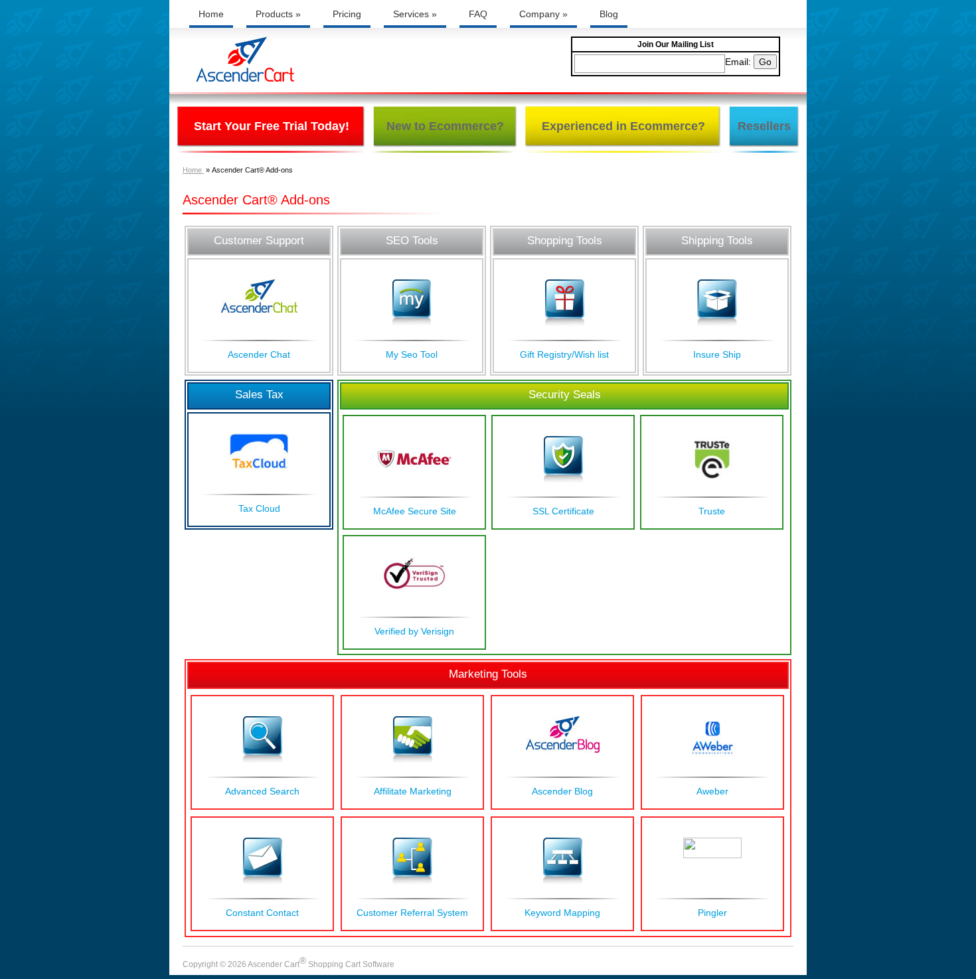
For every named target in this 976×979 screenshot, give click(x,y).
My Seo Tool (412, 354)
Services (415, 14)
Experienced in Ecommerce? (623, 126)
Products (278, 14)
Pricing (347, 14)
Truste (711, 511)
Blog (609, 14)
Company (543, 14)
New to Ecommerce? (445, 126)
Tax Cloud (259, 508)
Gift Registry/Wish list (564, 354)
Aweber (712, 791)
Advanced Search (262, 791)
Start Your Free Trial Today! (271, 126)
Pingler (712, 912)
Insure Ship (717, 354)
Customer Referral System (412, 912)
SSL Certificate (563, 511)
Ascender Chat (259, 354)
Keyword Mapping (562, 912)
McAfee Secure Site (414, 511)
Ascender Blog (562, 791)
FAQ (478, 14)
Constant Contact (262, 912)
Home (211, 14)
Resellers (764, 126)
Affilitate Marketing (412, 791)
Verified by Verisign (414, 631)
